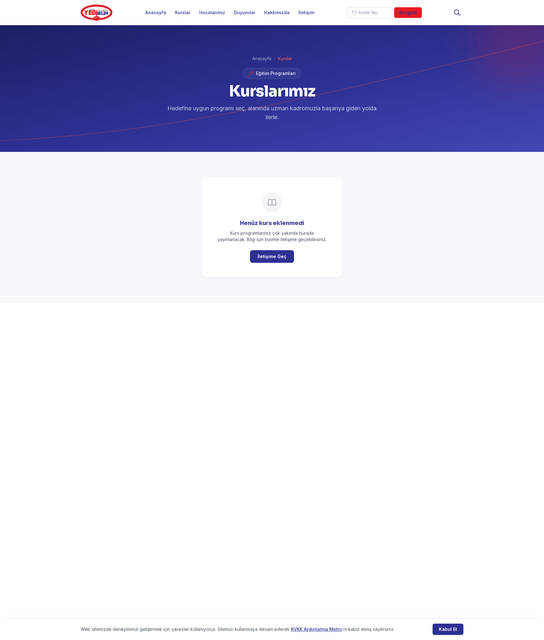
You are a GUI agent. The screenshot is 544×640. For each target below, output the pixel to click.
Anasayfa (155, 12)
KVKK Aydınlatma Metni (316, 629)
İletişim (306, 12)
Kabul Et (448, 629)
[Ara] (457, 12)
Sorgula (408, 12)
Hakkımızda (277, 12)
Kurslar (182, 12)
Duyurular (244, 12)
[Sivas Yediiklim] (96, 12)
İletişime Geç (272, 256)
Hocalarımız (212, 12)
